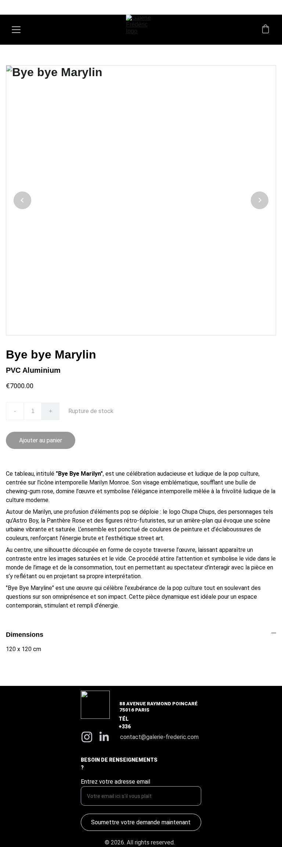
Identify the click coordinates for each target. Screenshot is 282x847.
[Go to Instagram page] (87, 737)
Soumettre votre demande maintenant (141, 822)
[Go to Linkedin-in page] (104, 737)
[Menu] (16, 29)
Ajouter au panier (40, 440)
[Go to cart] (265, 29)
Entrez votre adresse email (115, 781)
